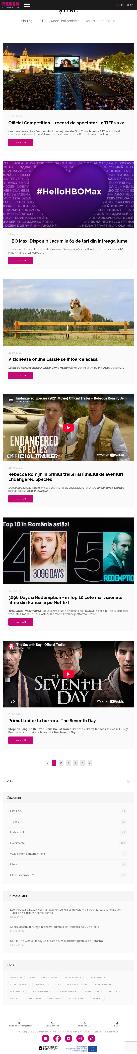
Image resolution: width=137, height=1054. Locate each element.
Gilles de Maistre (73, 977)
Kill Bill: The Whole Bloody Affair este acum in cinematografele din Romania (56, 942)
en (122, 5)
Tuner (32, 977)
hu (127, 5)
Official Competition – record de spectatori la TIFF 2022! (67, 122)
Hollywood (67, 832)
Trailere (67, 821)
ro (131, 5)
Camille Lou (15, 998)
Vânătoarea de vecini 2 (42, 991)
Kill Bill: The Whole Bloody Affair (72, 984)
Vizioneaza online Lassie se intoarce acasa (53, 359)
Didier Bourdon (113, 991)
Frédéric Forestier (68, 991)
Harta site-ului (84, 1026)
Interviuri (67, 864)
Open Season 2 (17, 991)
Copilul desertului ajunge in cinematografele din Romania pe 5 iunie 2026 (54, 928)
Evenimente (67, 843)
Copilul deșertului (97, 977)
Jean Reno (97, 998)
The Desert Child (42, 984)
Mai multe (21, 142)
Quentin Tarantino (103, 984)
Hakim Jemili (35, 998)
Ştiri (68, 10)
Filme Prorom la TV (67, 875)
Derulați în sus (52, 1026)
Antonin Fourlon (91, 991)
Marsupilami (55, 998)
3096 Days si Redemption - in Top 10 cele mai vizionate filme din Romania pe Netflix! (65, 600)
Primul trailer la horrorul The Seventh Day (52, 720)
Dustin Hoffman (50, 977)
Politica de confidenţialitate (20, 1026)
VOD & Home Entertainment (67, 853)
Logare (117, 1026)
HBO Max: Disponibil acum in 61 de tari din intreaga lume (67, 241)
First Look (67, 811)
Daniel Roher (16, 977)
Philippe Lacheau (76, 998)
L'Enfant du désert (18, 984)
